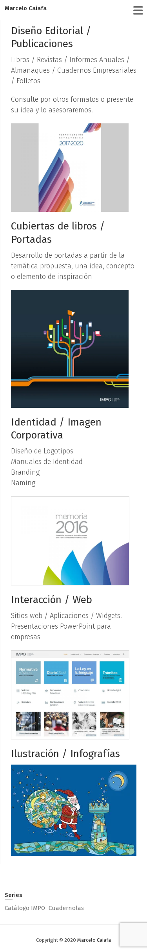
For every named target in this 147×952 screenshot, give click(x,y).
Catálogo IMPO (25, 908)
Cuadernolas (66, 908)
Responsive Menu (137, 10)
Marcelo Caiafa (26, 8)
